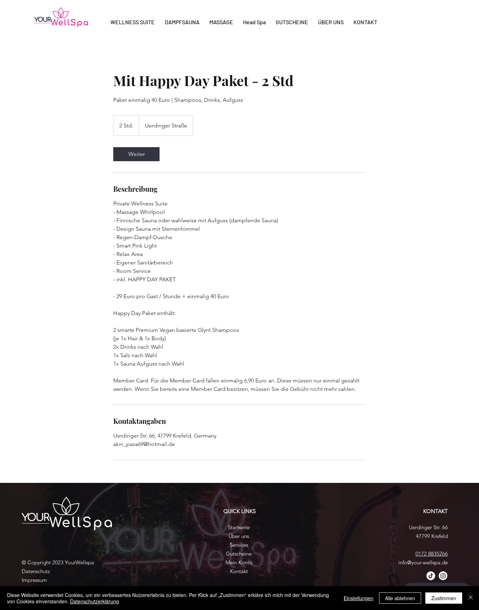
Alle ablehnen (400, 598)
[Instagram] (443, 575)
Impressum (34, 580)
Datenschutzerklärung (94, 601)
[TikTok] (430, 575)
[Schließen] (470, 598)
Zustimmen (443, 598)
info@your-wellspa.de (423, 562)
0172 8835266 (432, 553)
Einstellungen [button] (358, 598)
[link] (136, 154)
